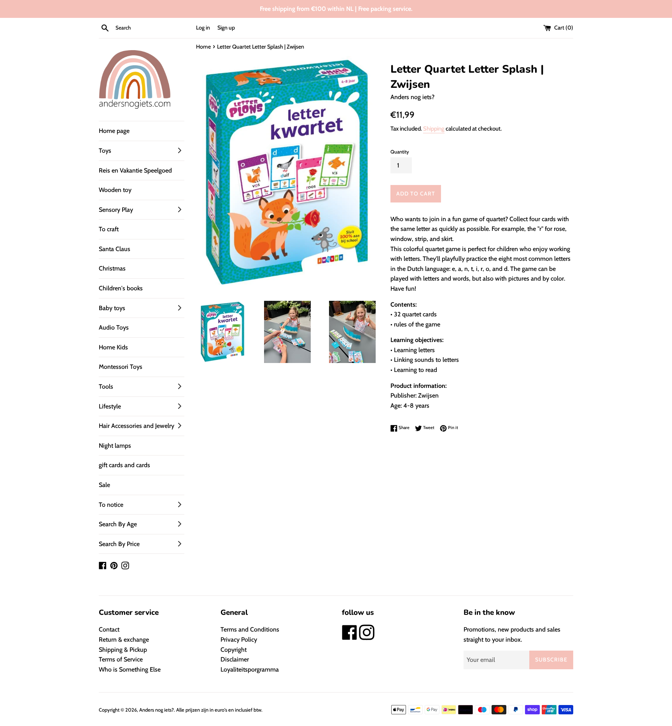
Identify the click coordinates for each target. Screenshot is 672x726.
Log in (203, 27)
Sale (104, 485)
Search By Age (118, 524)
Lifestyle (110, 406)
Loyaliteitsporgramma (249, 669)
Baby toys (112, 308)
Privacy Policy (238, 639)
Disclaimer (234, 659)
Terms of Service (121, 659)
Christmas (112, 268)
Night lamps (115, 445)
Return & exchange (124, 639)
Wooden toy (115, 190)
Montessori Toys (120, 366)
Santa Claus (114, 249)
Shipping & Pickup (123, 649)
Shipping (433, 128)
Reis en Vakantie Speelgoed (135, 170)
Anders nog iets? (156, 710)
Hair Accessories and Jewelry (136, 425)
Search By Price (119, 544)
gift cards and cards (124, 465)
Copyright (233, 649)
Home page (114, 130)
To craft (109, 229)
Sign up (226, 27)
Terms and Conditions (249, 629)
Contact (109, 629)
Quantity (399, 152)
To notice (111, 504)
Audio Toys (114, 327)
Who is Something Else (130, 669)
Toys (105, 150)
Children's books (121, 288)
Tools (106, 386)
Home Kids (113, 347)
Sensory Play (116, 209)
